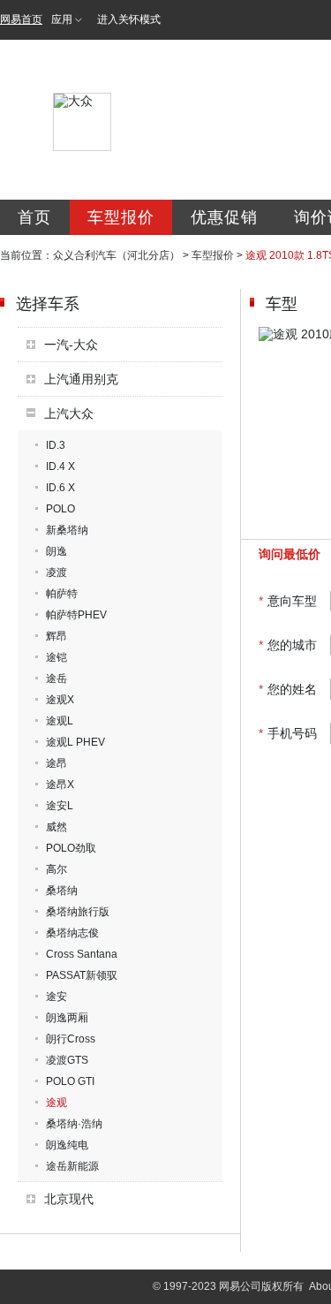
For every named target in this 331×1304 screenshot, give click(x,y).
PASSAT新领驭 (81, 975)
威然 (56, 827)
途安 (56, 996)
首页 (34, 217)
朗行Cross (70, 1039)
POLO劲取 (71, 848)
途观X (60, 700)
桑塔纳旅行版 (77, 912)
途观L (59, 721)
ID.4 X (60, 466)
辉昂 (56, 636)
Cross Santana (81, 954)
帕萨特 (62, 594)
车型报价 (120, 217)
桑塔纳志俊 (72, 933)
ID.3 (55, 445)
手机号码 (288, 733)
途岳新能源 (72, 1166)
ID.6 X (60, 487)
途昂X (60, 784)
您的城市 (288, 645)
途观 (56, 1102)
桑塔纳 (62, 890)
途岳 (56, 678)
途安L (59, 806)
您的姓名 (288, 689)
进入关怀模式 (129, 19)
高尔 (56, 869)
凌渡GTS (67, 1060)
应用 (61, 19)
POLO (60, 509)
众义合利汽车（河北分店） (116, 255)
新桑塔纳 (67, 530)
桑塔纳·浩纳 (74, 1124)
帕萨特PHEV (76, 615)
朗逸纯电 (67, 1145)
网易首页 (21, 19)
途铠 (56, 657)
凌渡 (56, 572)
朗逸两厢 (67, 1018)
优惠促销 (224, 217)
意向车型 (288, 601)
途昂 (56, 763)
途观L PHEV (75, 742)
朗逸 (56, 551)
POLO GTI (70, 1081)
